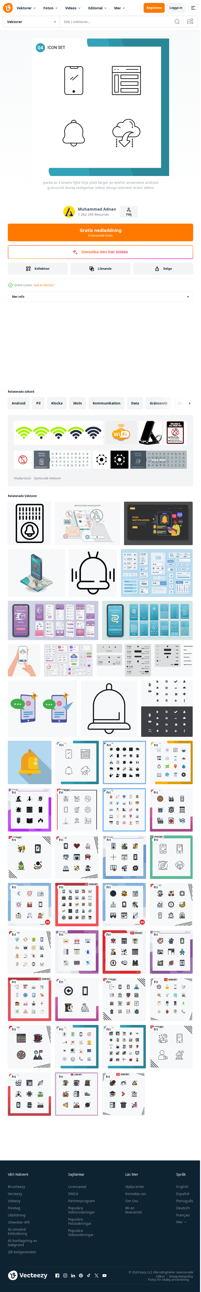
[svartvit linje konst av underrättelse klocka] (109, 708)
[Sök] (177, 22)
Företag (14, 1208)
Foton (48, 8)
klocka (57, 403)
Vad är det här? (44, 285)
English (179, 1186)
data (135, 403)
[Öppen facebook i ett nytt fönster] (57, 1275)
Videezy (14, 1200)
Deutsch (179, 1208)
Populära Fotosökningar (78, 1221)
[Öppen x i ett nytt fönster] (97, 1275)
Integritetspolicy (177, 1276)
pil (38, 403)
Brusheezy (16, 1186)
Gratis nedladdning (101, 232)
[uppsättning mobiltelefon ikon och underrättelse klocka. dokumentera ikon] (42, 708)
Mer (117, 8)
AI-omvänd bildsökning (17, 1231)
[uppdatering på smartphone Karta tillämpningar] (36, 573)
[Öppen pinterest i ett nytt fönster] (81, 1275)
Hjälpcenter (132, 1186)
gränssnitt (158, 403)
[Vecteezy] (8, 8)
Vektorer (24, 8)
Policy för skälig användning (164, 1279)
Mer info (18, 297)
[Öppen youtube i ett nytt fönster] (104, 1275)
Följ (129, 214)
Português (181, 1200)
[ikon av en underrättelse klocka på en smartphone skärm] (29, 523)
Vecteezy (15, 1193)
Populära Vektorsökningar (80, 1210)
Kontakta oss (133, 1193)
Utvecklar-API (19, 1222)
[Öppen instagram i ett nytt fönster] (65, 1275)
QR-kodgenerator (22, 1252)
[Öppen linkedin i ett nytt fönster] (73, 1275)
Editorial (95, 8)
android (18, 403)
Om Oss (129, 1200)
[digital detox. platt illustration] (87, 523)
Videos (70, 8)
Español (179, 1193)
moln (77, 403)
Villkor (156, 1276)
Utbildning (16, 1215)
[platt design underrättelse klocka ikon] (29, 762)
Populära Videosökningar (79, 1232)
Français (179, 1215)
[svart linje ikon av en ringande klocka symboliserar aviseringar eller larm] (93, 573)
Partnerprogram (80, 1200)
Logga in (176, 8)
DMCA (72, 1193)
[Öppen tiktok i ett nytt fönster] (89, 1275)
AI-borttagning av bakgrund (22, 1242)
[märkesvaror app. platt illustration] (158, 523)
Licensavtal (76, 1186)
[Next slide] (181, 403)
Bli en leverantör (131, 1210)
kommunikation (106, 403)
